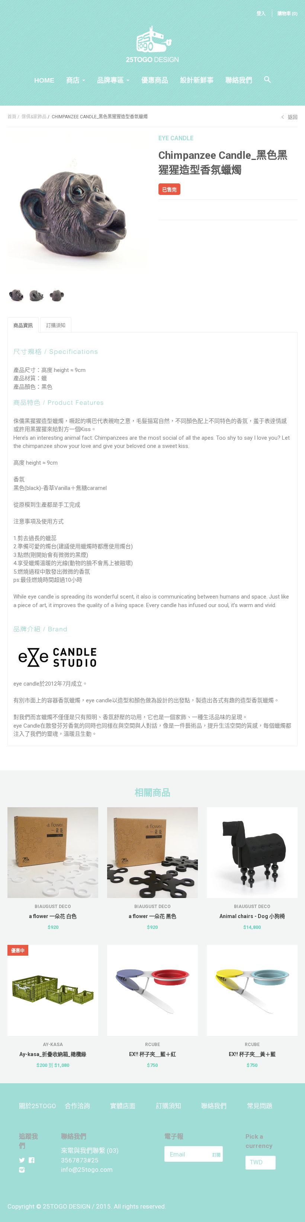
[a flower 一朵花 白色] (52, 852)
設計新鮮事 (197, 80)
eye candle (175, 138)
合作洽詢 (77, 1106)
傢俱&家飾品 (34, 116)
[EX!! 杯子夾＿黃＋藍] (252, 990)
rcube (152, 1044)
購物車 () (287, 13)
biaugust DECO (53, 906)
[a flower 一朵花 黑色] (152, 852)
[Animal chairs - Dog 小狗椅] (252, 852)
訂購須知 (168, 1106)
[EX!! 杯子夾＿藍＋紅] (152, 990)
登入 (261, 13)
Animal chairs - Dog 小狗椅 (252, 916)
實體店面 (122, 1106)
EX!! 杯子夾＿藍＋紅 (152, 1054)
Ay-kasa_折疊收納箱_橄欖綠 (52, 1054)
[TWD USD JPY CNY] (265, 1163)
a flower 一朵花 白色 (53, 916)
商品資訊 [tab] (23, 325)
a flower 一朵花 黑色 (152, 916)
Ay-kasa (53, 1044)
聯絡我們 (238, 80)
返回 (293, 117)
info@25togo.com (87, 1169)
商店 (73, 80)
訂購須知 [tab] (55, 325)
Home (44, 80)
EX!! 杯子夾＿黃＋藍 (252, 1054)
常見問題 (259, 1106)
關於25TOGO (37, 1106)
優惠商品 (154, 80)
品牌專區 (110, 80)
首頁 (11, 116)
